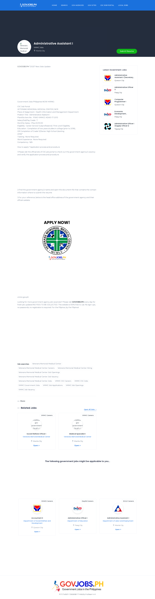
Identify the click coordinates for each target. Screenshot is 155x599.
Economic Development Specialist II (120, 113)
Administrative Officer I (77, 518)
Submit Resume (127, 51)
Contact (89, 594)
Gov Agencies (78, 5)
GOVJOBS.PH (23, 67)
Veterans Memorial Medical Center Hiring (75, 368)
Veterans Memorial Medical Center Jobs (35, 381)
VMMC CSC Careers (63, 381)
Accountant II (37, 518)
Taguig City (119, 129)
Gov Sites (92, 5)
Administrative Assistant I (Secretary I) (124, 77)
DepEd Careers (87, 501)
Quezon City (119, 80)
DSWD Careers (47, 501)
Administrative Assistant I (118, 518)
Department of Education (78, 521)
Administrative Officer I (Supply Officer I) (124, 124)
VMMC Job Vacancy (27, 390)
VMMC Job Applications (53, 385)
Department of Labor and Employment (118, 521)
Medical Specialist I (77, 434)
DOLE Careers (128, 501)
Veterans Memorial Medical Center (46, 364)
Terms (65, 594)
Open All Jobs (89, 409)
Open (35, 446)
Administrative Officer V (124, 88)
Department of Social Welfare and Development (37, 522)
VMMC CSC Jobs (81, 381)
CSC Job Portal (107, 5)
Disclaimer (73, 594)
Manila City (40, 51)
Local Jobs (123, 5)
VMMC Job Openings (74, 385)
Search (64, 5)
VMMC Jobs (38, 48)
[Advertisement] (56, 85)
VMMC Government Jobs (29, 385)
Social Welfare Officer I (36, 434)
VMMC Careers (47, 415)
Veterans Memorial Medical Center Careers (36, 368)
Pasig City (118, 93)
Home (54, 5)
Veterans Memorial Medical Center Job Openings (39, 372)
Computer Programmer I (120, 100)
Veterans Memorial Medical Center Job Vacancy (38, 377)
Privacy (82, 594)
